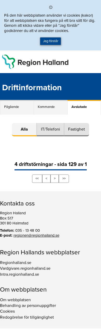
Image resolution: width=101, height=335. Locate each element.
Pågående (11, 107)
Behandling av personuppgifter (28, 305)
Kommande (46, 107)
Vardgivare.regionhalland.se (25, 268)
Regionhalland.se (15, 262)
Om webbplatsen (15, 299)
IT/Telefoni (50, 129)
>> (64, 178)
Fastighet (76, 129)
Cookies (7, 311)
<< (37, 178)
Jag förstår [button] (50, 41)
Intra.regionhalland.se (19, 274)
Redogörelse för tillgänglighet (27, 317)
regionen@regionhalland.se (36, 235)
